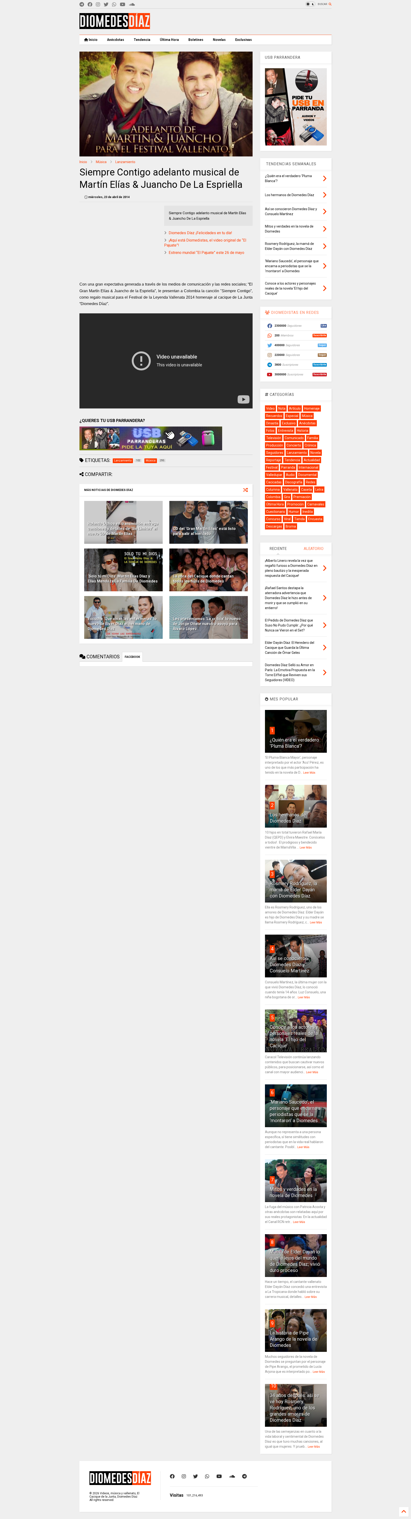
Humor (294, 512)
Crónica (310, 445)
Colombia (273, 497)
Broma (291, 526)
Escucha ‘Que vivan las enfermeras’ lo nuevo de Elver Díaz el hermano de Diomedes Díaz (122, 623)
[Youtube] (122, 4)
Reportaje (273, 460)
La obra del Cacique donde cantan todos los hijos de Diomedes (203, 578)
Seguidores (274, 453)
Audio (290, 475)
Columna (273, 489)
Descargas (274, 526)
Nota (281, 408)
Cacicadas (274, 482)
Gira (287, 497)
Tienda (299, 519)
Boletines (195, 40)
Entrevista (285, 430)
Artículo (295, 408)
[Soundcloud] (132, 4)
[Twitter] (106, 4)
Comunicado (294, 438)
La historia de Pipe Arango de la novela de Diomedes (293, 1339)
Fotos (270, 430)
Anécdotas (115, 40)
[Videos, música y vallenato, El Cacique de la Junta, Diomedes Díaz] (114, 26)
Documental (307, 475)
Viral (287, 519)
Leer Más (309, 772)
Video (270, 408)
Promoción (295, 504)
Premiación (302, 497)
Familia (312, 438)
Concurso (273, 519)
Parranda (288, 467)
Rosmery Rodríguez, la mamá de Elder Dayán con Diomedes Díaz (293, 890)
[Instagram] (98, 4)
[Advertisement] (245, 21)
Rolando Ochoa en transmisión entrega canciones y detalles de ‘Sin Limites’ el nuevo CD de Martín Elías (123, 528)
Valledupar (274, 475)
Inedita (308, 512)
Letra (319, 489)
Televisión (273, 438)
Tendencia (142, 40)
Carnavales (315, 504)
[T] (81, 4)
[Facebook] (90, 4)
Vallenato (290, 489)
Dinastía (272, 423)
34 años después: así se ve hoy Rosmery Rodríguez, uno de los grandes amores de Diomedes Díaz (294, 1408)
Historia (302, 430)
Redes (310, 482)
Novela (315, 453)
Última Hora (169, 40)
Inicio (93, 40)
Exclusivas (243, 40)
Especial (292, 416)
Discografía (293, 482)
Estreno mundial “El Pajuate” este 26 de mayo (206, 252)
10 (273, 1386)
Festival (272, 467)
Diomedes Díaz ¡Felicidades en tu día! (200, 233)
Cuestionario (275, 512)
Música (101, 162)
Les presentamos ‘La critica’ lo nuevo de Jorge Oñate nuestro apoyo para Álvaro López (207, 623)
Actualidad (312, 460)
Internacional (308, 467)
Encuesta (315, 519)
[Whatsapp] (114, 4)
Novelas (219, 40)
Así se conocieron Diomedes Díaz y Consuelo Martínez (289, 965)
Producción (274, 445)
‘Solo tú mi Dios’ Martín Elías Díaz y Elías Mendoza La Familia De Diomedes (123, 578)
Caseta (306, 489)
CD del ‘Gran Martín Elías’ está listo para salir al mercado (204, 531)
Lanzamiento (125, 162)
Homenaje (312, 408)
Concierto (294, 445)
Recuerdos (274, 416)
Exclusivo (289, 423)
